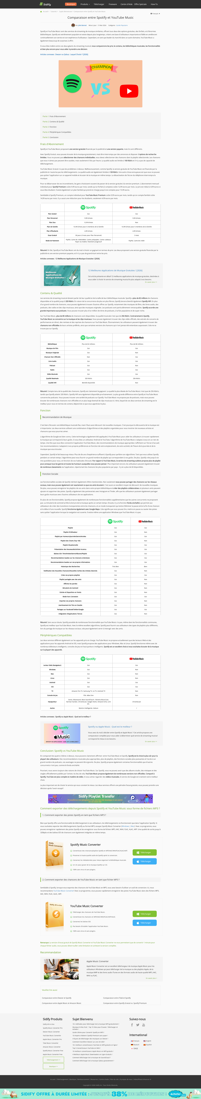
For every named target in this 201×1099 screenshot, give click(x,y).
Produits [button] (85, 4)
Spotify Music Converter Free (53, 1051)
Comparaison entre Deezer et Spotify (56, 998)
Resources (94, 1079)
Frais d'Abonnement (57, 116)
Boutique (71, 4)
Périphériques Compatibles (60, 132)
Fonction (53, 127)
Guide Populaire (122, 25)
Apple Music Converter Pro (52, 1039)
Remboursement (83, 1079)
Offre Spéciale (140, 4)
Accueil (45, 11)
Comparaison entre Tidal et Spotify (117, 998)
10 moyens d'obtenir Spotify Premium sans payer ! (90, 1036)
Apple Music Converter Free (52, 1054)
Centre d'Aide (126, 4)
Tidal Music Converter (50, 1043)
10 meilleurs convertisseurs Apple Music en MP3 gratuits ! (93, 1051)
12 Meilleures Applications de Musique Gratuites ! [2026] (115, 270)
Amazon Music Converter (52, 1047)
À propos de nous (126, 1079)
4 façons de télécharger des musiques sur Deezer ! (90, 1039)
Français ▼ (156, 14)
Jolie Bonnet (82, 25)
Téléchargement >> (53, 1060)
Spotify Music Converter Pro (52, 1028)
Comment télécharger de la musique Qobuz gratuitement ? (93, 1061)
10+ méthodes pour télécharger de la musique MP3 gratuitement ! (96, 1024)
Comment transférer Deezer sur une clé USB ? (89, 1042)
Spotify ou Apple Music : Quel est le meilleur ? (110, 726)
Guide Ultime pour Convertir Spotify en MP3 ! (88, 1032)
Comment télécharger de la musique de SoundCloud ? (92, 1058)
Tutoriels (54, 11)
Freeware (113, 4)
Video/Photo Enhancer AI (142, 1079)
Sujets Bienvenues (65, 11)
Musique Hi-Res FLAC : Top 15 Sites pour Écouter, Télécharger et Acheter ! (95, 1028)
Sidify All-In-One (48, 1024)
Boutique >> (53, 1066)
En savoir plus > (151, 978)
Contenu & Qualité (56, 121)
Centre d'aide (104, 1079)
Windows (125, 826)
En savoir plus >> (151, 282)
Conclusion (53, 137)
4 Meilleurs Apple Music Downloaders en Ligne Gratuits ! (92, 1054)
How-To (154, 4)
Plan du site (114, 1079)
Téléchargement (62, 1079)
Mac (132, 826)
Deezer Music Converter (51, 1032)
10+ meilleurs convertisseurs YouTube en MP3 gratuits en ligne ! (95, 1045)
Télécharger (99, 4)
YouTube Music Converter (63, 891)
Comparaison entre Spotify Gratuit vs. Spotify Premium (125, 1003)
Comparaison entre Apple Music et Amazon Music (61, 1003)
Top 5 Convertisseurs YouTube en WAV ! (86, 1048)
